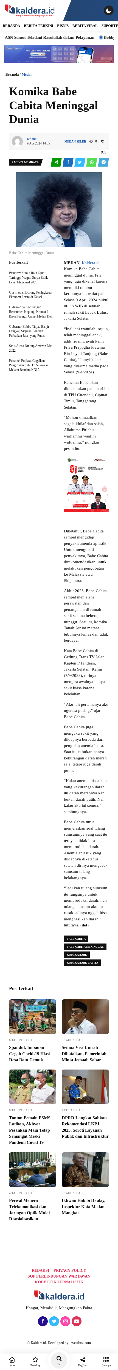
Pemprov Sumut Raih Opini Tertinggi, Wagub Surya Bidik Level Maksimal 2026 (28, 277)
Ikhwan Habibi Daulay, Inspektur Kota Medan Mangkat (83, 1206)
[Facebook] (42, 1321)
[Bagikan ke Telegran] (103, 162)
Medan (27, 74)
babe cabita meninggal (85, 946)
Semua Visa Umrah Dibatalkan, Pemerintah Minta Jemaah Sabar (84, 1053)
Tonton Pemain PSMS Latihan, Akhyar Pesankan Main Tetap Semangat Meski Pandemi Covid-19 (29, 1130)
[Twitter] (53, 1321)
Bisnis (63, 26)
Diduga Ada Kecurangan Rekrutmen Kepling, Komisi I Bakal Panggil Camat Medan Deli (30, 311)
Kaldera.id (91, 263)
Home (12, 1365)
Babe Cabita (76, 938)
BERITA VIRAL (85, 26)
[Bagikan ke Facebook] (68, 162)
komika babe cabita (82, 962)
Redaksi (40, 1270)
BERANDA (11, 26)
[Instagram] (64, 1321)
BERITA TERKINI (38, 26)
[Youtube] (76, 1321)
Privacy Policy (70, 1270)
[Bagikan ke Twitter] (80, 162)
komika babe (77, 954)
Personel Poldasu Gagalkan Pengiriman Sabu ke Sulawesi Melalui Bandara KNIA (28, 365)
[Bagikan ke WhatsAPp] (92, 162)
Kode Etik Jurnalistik (59, 1282)
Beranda (12, 74)
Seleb (81, 141)
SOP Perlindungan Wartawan (59, 1276)
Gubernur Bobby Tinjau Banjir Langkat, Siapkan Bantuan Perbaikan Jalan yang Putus (29, 331)
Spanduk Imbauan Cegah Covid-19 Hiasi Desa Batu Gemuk (29, 1053)
